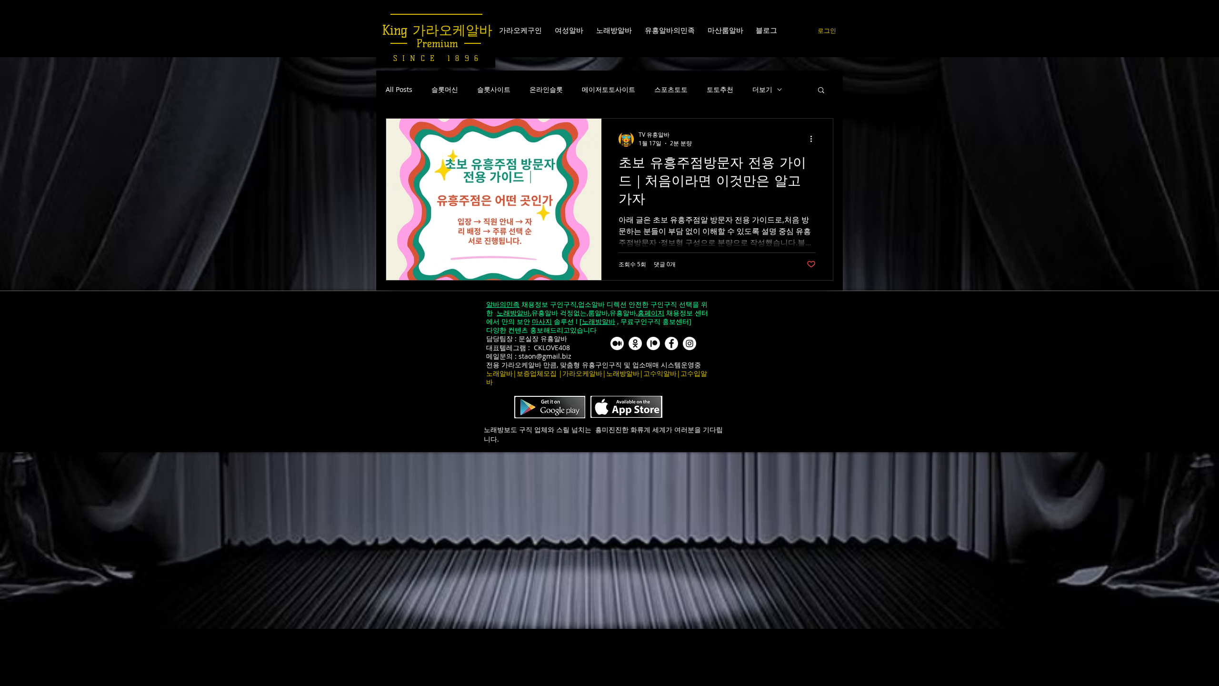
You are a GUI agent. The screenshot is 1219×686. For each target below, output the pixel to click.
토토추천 (720, 89)
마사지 (542, 321)
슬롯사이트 (493, 89)
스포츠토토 (671, 89)
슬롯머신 (444, 89)
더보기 (762, 89)
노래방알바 (513, 312)
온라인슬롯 (546, 89)
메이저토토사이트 (608, 89)
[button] (821, 91)
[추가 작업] (814, 139)
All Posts (399, 89)
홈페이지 (651, 312)
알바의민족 (503, 304)
